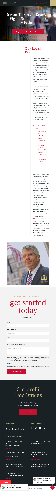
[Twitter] (36, 428)
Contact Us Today (5, 483)
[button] (28, 484)
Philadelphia (36, 219)
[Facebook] (31, 428)
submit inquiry (16, 371)
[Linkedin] (44, 428)
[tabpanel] (15, 446)
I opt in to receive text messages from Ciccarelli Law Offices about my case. (28, 366)
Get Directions (28, 412)
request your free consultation (28, 32)
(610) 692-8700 (14, 429)
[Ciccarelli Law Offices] (9, 3)
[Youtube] (40, 428)
